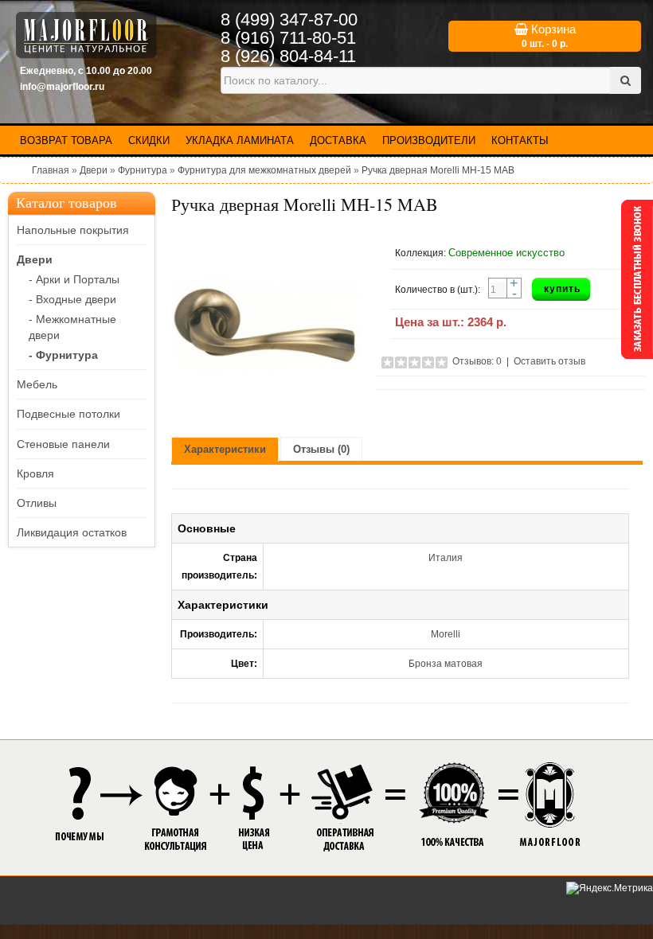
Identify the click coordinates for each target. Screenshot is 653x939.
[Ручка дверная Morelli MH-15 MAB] (265, 327)
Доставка (338, 140)
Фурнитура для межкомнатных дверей (264, 170)
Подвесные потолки (68, 413)
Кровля (35, 473)
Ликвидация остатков (72, 532)
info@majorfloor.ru (62, 86)
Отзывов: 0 (477, 361)
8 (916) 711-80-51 (288, 38)
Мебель (37, 384)
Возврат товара (66, 140)
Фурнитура (142, 170)
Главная (50, 170)
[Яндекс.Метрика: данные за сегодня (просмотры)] (609, 888)
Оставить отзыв (549, 361)
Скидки (149, 140)
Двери (94, 170)
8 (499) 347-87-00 (289, 19)
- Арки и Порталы (74, 279)
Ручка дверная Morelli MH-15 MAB (438, 170)
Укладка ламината (240, 140)
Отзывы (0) (321, 449)
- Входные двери (72, 299)
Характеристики (225, 449)
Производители (428, 140)
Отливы (37, 503)
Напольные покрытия (73, 230)
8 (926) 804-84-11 (288, 56)
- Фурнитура (63, 355)
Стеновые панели (63, 444)
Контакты (520, 140)
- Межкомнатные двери (72, 327)
